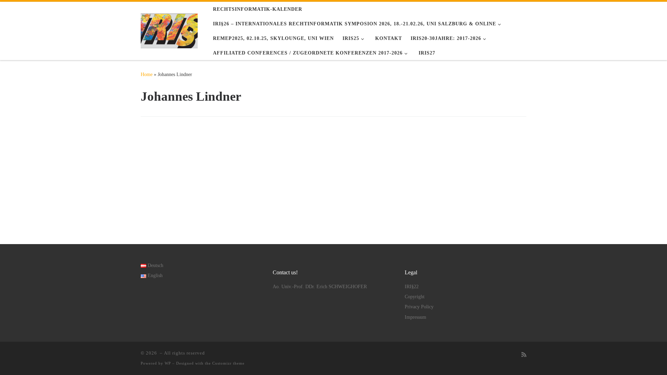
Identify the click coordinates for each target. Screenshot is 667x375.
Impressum (415, 317)
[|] (169, 29)
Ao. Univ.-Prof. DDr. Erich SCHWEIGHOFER (320, 286)
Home (147, 74)
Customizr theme (228, 363)
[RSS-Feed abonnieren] (523, 355)
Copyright (415, 296)
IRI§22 (412, 286)
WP (168, 363)
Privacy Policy (419, 306)
